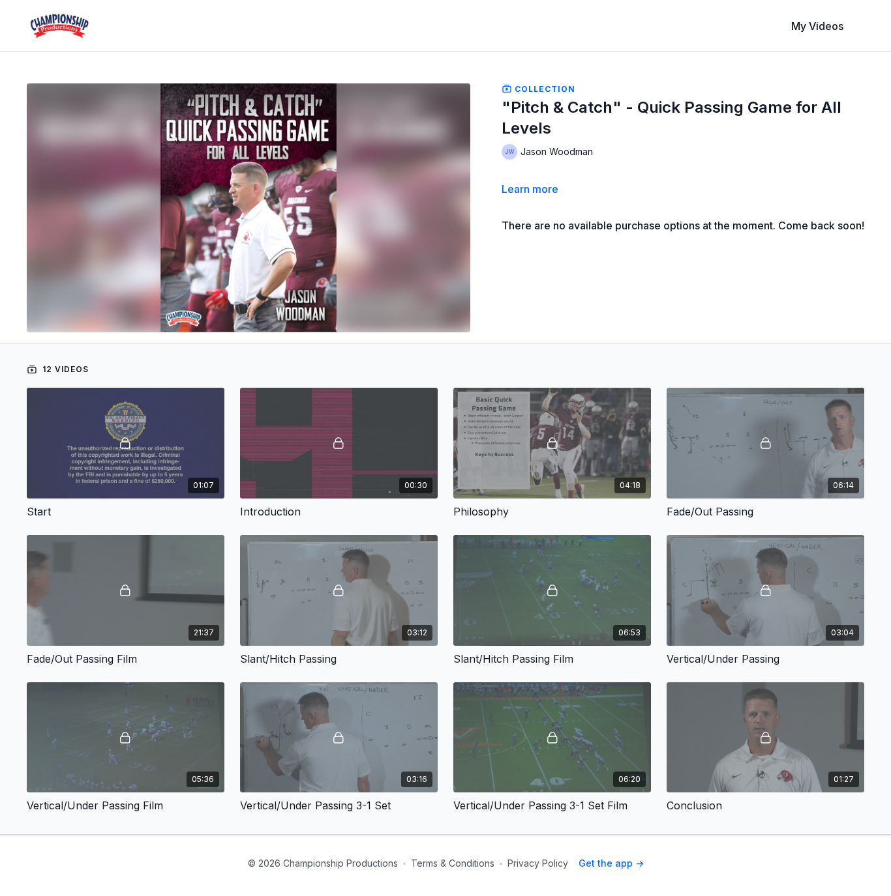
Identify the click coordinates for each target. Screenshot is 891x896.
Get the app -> (611, 863)
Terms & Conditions (452, 863)
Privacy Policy (537, 863)
